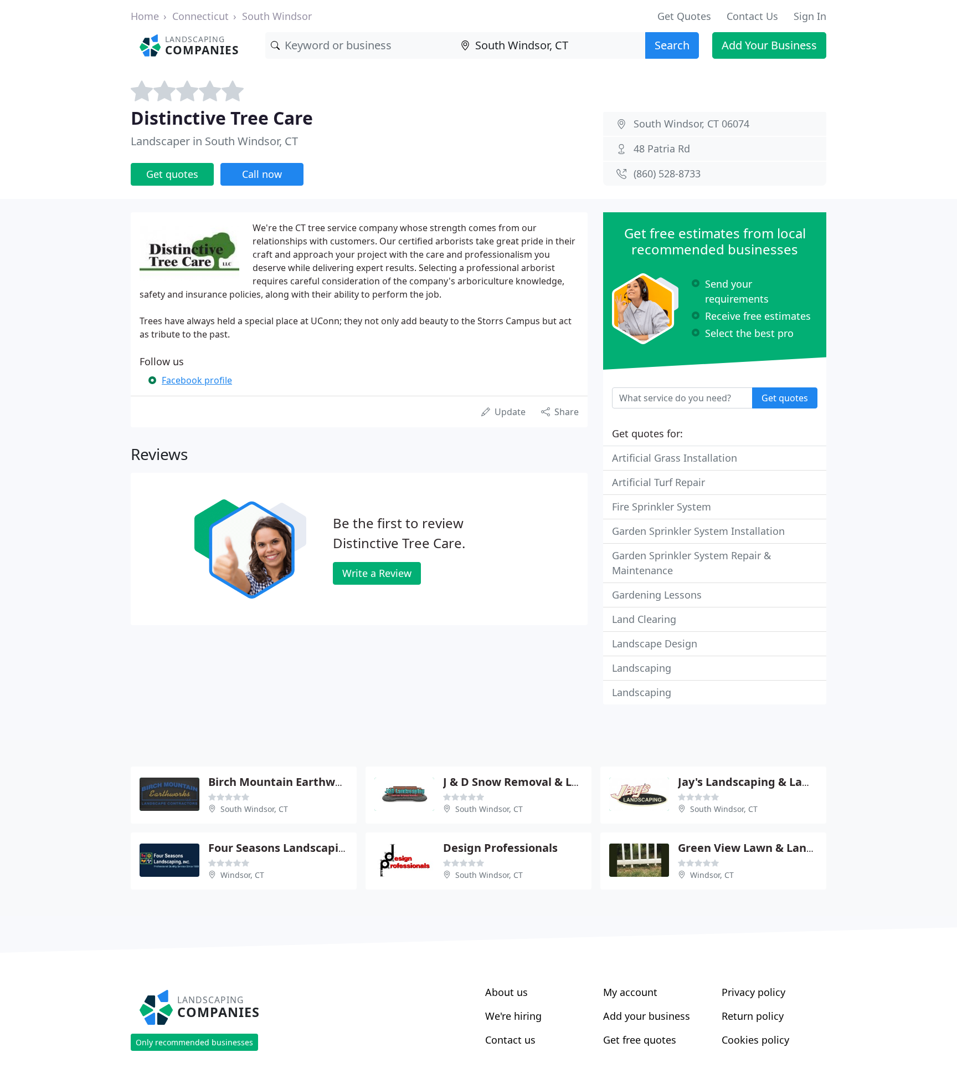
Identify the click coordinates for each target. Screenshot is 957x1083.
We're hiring (513, 1016)
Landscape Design (654, 643)
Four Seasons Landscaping (280, 847)
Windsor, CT (242, 875)
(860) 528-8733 (667, 173)
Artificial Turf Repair (658, 482)
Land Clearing (644, 619)
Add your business (646, 1016)
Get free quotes (639, 1039)
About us (506, 992)
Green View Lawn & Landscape (761, 847)
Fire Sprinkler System (661, 506)
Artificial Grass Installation (674, 457)
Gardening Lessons (657, 594)
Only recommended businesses (194, 1042)
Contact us (510, 1039)
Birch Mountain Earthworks (283, 781)
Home (145, 16)
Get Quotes (684, 16)
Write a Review (376, 573)
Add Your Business (769, 45)
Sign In (810, 16)
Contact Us (752, 16)
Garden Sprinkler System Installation (698, 531)
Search (672, 45)
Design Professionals (500, 847)
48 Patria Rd (662, 148)
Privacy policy (753, 992)
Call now (262, 174)
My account (630, 992)
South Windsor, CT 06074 (691, 123)
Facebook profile (197, 380)
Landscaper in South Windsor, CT (214, 141)
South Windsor (277, 16)
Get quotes (172, 174)
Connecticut (200, 16)
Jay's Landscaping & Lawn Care (762, 781)
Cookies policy (755, 1039)
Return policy (753, 1016)
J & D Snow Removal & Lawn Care (533, 781)
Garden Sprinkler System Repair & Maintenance (691, 563)
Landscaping (641, 668)
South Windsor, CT (254, 809)
